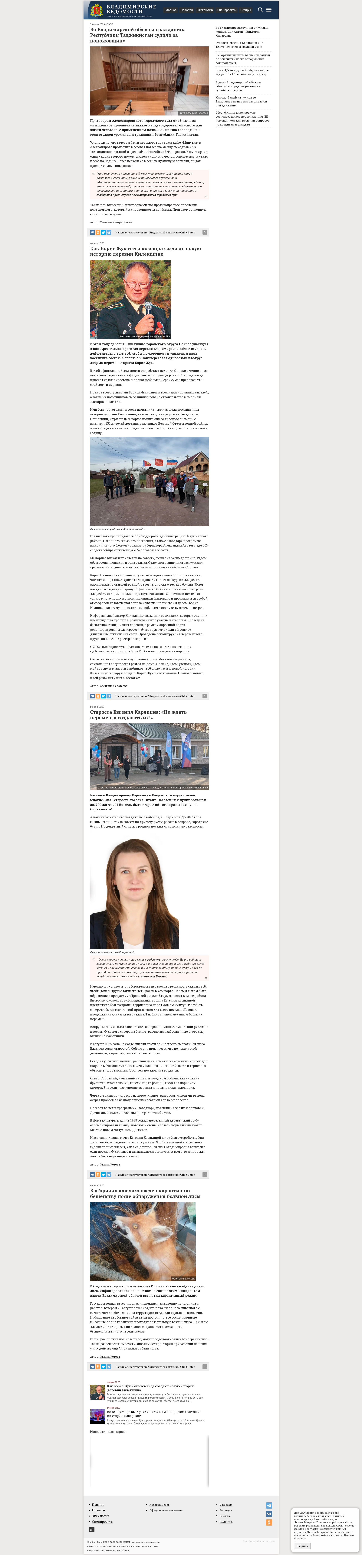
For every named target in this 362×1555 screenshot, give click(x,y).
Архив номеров (159, 1504)
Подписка (226, 1521)
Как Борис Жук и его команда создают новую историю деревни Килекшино (150, 1388)
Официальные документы (166, 1510)
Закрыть (302, 1546)
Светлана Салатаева (113, 686)
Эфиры (245, 10)
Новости (186, 10)
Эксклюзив (205, 10)
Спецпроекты (226, 10)
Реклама (225, 1516)
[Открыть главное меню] (269, 11)
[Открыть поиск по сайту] (261, 11)
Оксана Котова (110, 1164)
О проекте (226, 1504)
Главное (170, 10)
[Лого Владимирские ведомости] (123, 10)
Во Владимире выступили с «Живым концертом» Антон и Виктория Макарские (153, 1413)
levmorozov (269, 1541)
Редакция (226, 1510)
